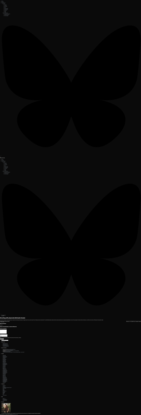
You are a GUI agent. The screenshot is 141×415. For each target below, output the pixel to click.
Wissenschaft (4, 395)
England (5, 5)
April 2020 (4, 360)
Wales (5, 170)
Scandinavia (6, 9)
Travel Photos (3, 2)
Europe (4, 3)
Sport (3, 393)
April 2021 (4, 358)
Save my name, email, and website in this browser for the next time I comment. (11, 337)
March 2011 (4, 368)
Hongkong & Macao (7, 13)
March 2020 (4, 361)
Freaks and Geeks (8, 351)
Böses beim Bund (3, 323)
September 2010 (5, 372)
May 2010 (4, 375)
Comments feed (5, 399)
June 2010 (4, 374)
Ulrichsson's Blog (2, 157)
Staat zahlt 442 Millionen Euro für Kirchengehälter (12, 350)
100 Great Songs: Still (5, 346)
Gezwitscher (4, 388)
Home (2, 159)
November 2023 (5, 356)
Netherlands (6, 8)
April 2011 (4, 367)
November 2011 (5, 363)
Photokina (5, 321)
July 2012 (4, 362)
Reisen (4, 391)
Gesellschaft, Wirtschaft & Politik (7, 387)
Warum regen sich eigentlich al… (11, 349)
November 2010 (5, 371)
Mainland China (6, 14)
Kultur (3, 389)
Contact (2, 160)
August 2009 (4, 381)
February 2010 (5, 377)
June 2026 (4, 355)
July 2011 (4, 365)
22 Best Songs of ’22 (5, 345)
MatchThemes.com (15, 414)
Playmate (8, 321)
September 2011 (5, 364)
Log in (4, 398)
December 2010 (5, 370)
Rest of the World (5, 171)
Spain (5, 11)
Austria (5, 4)
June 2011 (4, 366)
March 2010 (4, 376)
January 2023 (4, 357)
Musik (4, 390)
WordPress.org (5, 400)
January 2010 (4, 378)
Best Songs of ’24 (5, 344)
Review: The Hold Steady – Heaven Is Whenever (8, 326)
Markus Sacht (4, 349)
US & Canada (6, 15)
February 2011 (5, 369)
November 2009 (5, 379)
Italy (5, 7)
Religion (4, 392)
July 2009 (4, 382)
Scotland (5, 10)
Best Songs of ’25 (5, 343)
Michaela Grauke (2, 321)
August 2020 (4, 359)
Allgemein (4, 385)
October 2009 (4, 380)
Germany (5, 6)
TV (3, 394)
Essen (4, 386)
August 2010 (4, 373)
